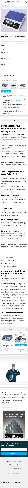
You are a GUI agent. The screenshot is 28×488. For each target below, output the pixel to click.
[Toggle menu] (2, 2)
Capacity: (6, 58)
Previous (24, 329)
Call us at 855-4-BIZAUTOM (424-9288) (14, 468)
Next (26, 329)
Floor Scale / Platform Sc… (21, 347)
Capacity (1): (4, 52)
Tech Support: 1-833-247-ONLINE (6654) (14, 471)
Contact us (17, 486)
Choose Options (6, 96)
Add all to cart (6, 91)
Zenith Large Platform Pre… (7, 346)
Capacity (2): (4, 64)
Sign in (2, 486)
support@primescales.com (14, 473)
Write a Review (4, 39)
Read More (7, 406)
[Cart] (26, 2)
